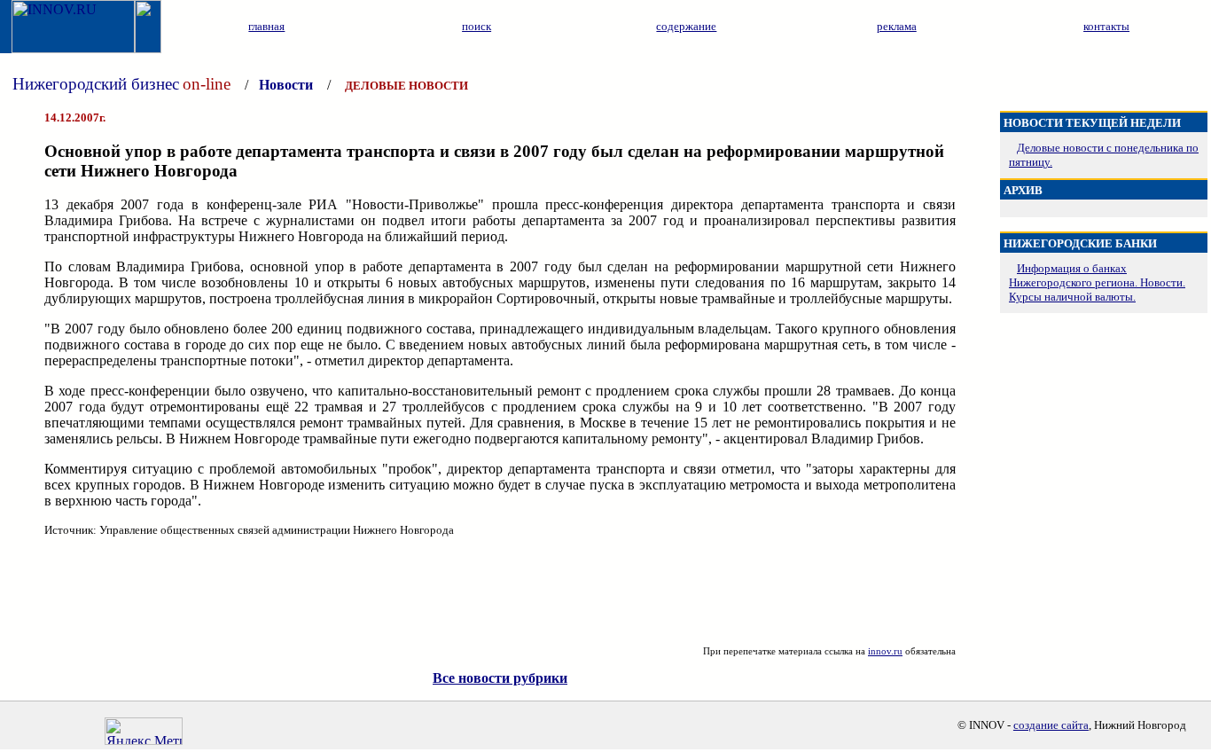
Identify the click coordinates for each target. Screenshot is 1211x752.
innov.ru (885, 651)
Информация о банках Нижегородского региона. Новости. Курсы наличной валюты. (1097, 282)
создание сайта (1051, 725)
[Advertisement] (500, 591)
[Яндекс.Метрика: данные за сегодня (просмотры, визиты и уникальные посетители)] (144, 731)
